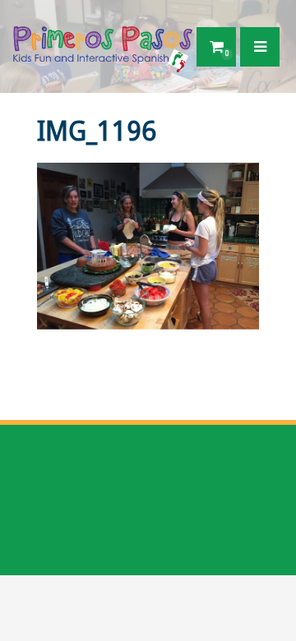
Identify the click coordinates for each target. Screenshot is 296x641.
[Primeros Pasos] (102, 45)
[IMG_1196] (148, 246)
